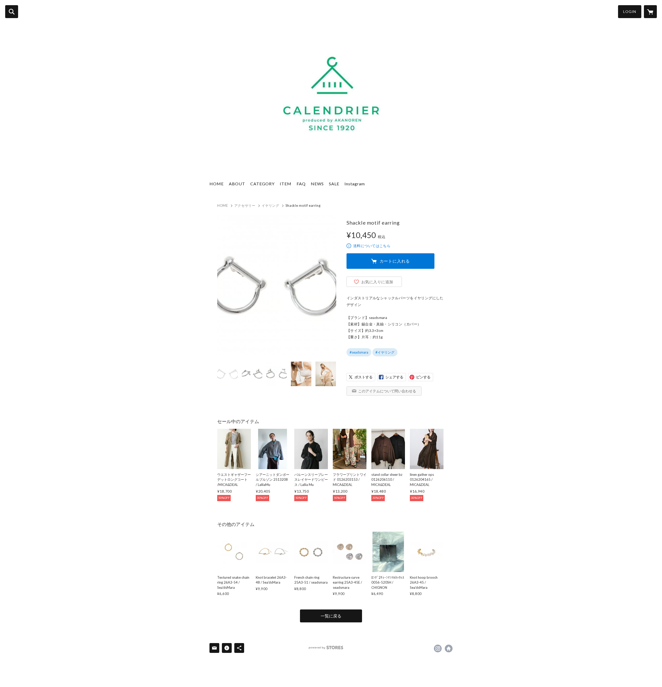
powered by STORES (326, 648)
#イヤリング (384, 352)
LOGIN (629, 11)
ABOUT (237, 183)
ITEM (285, 183)
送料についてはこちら (371, 245)
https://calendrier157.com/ (449, 648)
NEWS (317, 183)
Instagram (354, 183)
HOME (216, 183)
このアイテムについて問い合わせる (387, 391)
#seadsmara (359, 352)
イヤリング (270, 205)
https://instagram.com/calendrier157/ (438, 648)
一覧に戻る (331, 615)
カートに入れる (395, 260)
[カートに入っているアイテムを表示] (650, 11)
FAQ (301, 183)
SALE (334, 183)
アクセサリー (244, 205)
